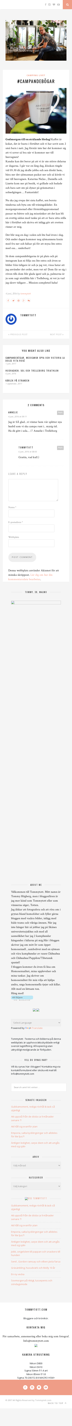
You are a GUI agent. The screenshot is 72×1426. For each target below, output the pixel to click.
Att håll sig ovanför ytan (24, 1126)
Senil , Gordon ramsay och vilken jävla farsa (35, 1261)
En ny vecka (17, 1274)
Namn (12, 507)
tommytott (25, 293)
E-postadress (15, 522)
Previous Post (19, 334)
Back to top (56, 1403)
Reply (60, 412)
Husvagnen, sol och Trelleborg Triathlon (32, 370)
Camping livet (36, 75)
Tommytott (40, 1198)
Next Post (56, 334)
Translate (37, 1028)
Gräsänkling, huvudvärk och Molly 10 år (33, 1267)
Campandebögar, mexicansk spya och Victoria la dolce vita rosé (35, 359)
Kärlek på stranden (18, 380)
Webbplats (13, 537)
